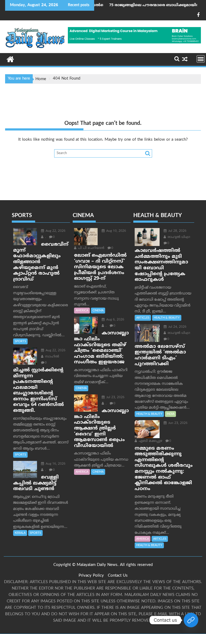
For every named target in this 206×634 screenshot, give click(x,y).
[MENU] (201, 59)
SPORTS (20, 341)
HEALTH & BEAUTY (167, 318)
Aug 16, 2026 (55, 464)
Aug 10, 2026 (115, 231)
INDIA (170, 414)
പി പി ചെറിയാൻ (90, 248)
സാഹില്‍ (51, 357)
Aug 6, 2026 (114, 320)
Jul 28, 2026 (176, 231)
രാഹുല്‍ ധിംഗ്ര (178, 237)
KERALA (20, 533)
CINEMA (98, 310)
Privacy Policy (91, 575)
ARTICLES (142, 318)
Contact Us (118, 575)
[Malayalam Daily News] (10, 59)
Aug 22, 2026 (55, 231)
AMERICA (82, 310)
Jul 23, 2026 (114, 398)
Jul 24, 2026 (176, 327)
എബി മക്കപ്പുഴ (150, 441)
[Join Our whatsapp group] (191, 620)
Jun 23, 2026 (177, 423)
